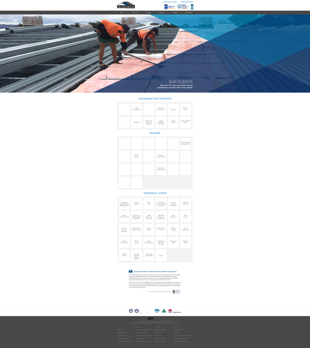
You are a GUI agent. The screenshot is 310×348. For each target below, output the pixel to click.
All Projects (176, 332)
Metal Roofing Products (179, 329)
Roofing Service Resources (160, 341)
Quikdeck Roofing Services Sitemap (181, 341)
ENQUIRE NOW (187, 2)
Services (148, 12)
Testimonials (176, 326)
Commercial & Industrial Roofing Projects (182, 335)
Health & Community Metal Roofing (124, 341)
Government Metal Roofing (122, 335)
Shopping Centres (158, 335)
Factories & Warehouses (160, 338)
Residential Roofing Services (160, 329)
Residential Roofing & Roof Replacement (144, 335)
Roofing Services (120, 329)
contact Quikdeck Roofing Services (143, 341)
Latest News (157, 326)
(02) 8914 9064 (170, 2)
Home (121, 12)
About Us (135, 12)
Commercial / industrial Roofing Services (144, 329)
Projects (175, 12)
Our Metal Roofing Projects (141, 332)
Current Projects (158, 332)
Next (192, 284)
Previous (118, 284)
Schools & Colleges (140, 338)
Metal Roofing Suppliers (122, 332)
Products (161, 12)
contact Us (188, 12)
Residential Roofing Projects (122, 338)
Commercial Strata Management (181, 338)
